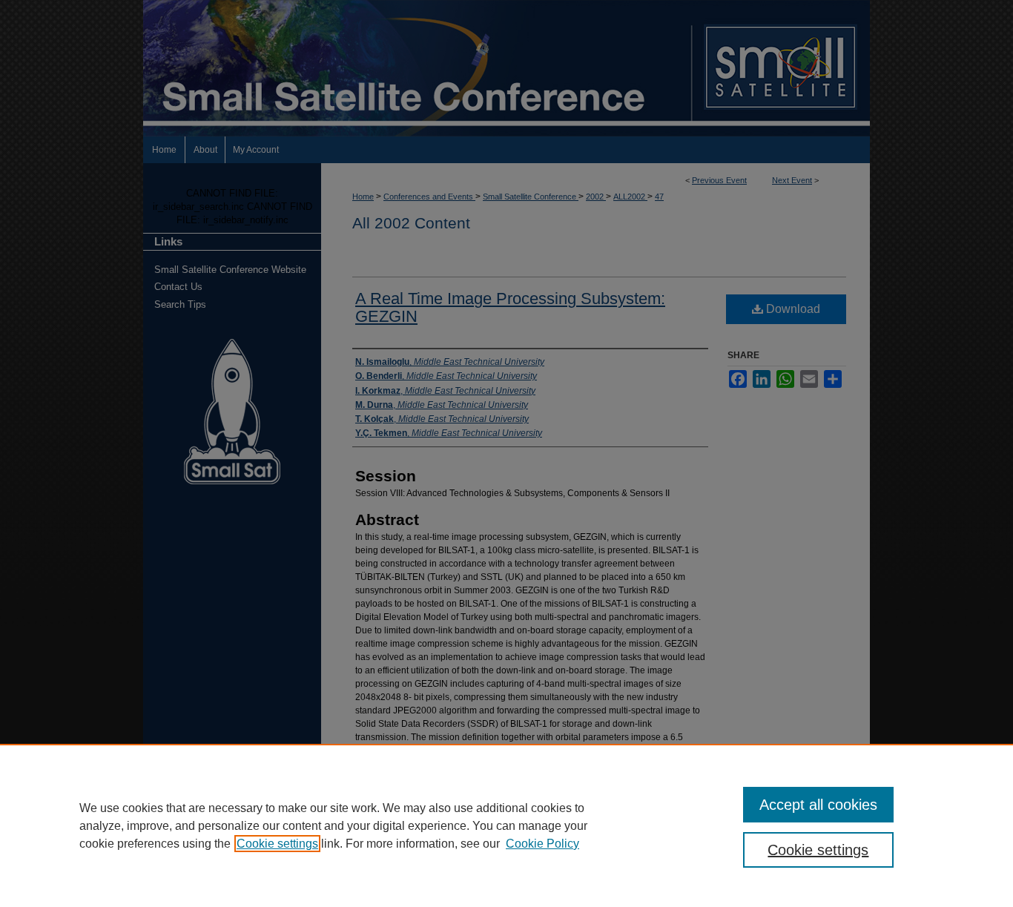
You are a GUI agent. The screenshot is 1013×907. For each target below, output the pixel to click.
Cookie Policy (542, 843)
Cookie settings (277, 843)
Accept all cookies (818, 804)
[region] (506, 825)
